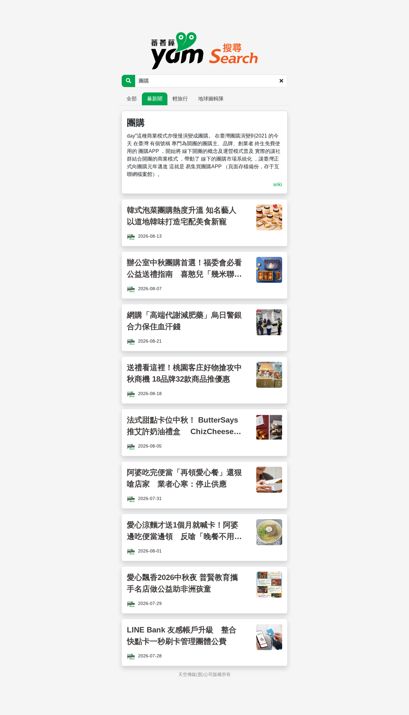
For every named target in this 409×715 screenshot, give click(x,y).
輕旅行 (180, 98)
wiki (277, 184)
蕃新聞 (154, 98)
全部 (132, 98)
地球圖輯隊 (211, 98)
